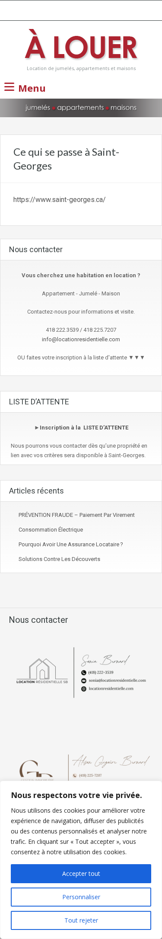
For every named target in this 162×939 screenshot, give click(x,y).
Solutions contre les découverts (59, 559)
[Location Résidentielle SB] (81, 45)
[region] (81, 860)
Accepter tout (81, 873)
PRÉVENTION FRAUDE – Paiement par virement (77, 515)
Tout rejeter (81, 920)
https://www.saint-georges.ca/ (59, 199)
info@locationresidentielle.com (81, 339)
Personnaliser (81, 897)
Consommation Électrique (51, 529)
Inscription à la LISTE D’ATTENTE (84, 427)
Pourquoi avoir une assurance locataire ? (71, 544)
